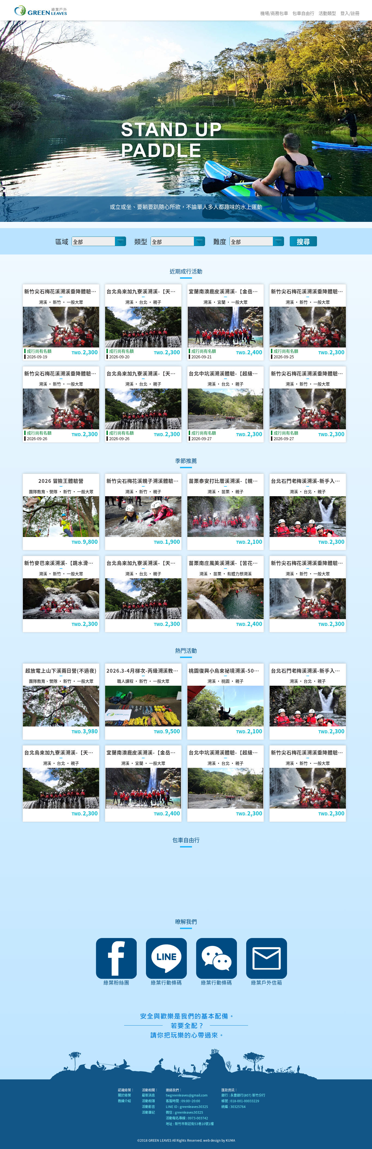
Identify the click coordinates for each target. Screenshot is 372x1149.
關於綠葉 (124, 1095)
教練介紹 (124, 1100)
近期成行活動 (186, 271)
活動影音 (148, 1106)
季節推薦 (186, 461)
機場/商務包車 (274, 13)
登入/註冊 (349, 13)
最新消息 (148, 1095)
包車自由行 (303, 13)
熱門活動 (186, 650)
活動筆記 (148, 1112)
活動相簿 (148, 1100)
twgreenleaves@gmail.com (187, 1095)
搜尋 (303, 241)
